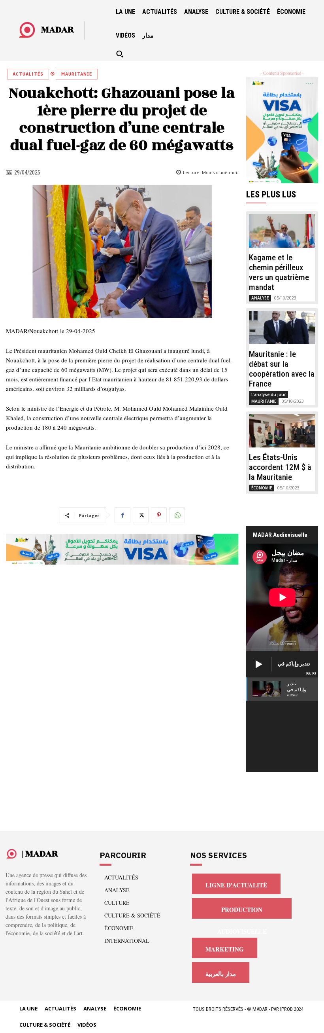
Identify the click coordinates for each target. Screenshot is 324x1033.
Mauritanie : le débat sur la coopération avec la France (282, 369)
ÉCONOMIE (261, 488)
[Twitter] (141, 515)
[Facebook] (122, 515)
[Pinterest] (159, 515)
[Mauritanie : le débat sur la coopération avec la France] (282, 327)
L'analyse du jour (268, 394)
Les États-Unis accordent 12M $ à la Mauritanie (280, 467)
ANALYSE (260, 298)
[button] (119, 53)
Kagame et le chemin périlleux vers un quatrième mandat (279, 272)
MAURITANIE (76, 74)
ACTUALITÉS (28, 74)
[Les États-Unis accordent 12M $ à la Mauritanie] (282, 430)
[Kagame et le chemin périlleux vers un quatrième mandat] (282, 230)
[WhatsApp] (177, 515)
